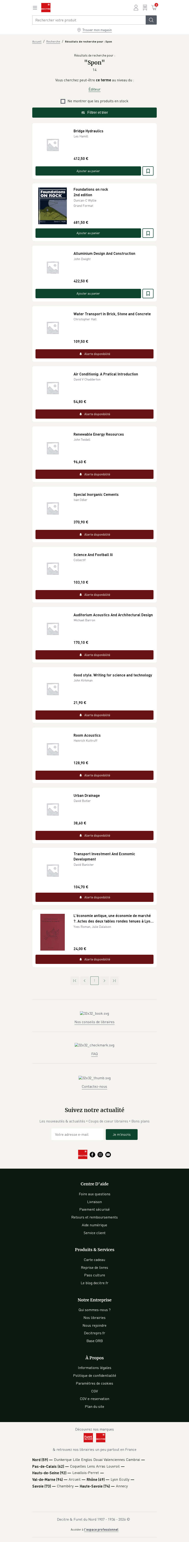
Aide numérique (94, 1225)
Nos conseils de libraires (94, 1021)
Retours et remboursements (94, 1217)
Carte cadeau (94, 1259)
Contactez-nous (94, 1086)
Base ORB (94, 1340)
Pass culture (94, 1275)
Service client (95, 1232)
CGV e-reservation (94, 1398)
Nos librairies (94, 1317)
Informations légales (94, 1367)
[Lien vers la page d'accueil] (45, 7)
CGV (94, 1391)
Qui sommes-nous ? (95, 1309)
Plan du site (94, 1406)
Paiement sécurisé (94, 1209)
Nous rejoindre (94, 1325)
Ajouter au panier (88, 171)
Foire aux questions (94, 1194)
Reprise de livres (94, 1267)
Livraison (94, 1201)
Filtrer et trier (97, 112)
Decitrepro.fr (94, 1333)
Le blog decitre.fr (94, 1283)
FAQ (94, 1053)
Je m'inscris (122, 1134)
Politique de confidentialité (94, 1375)
